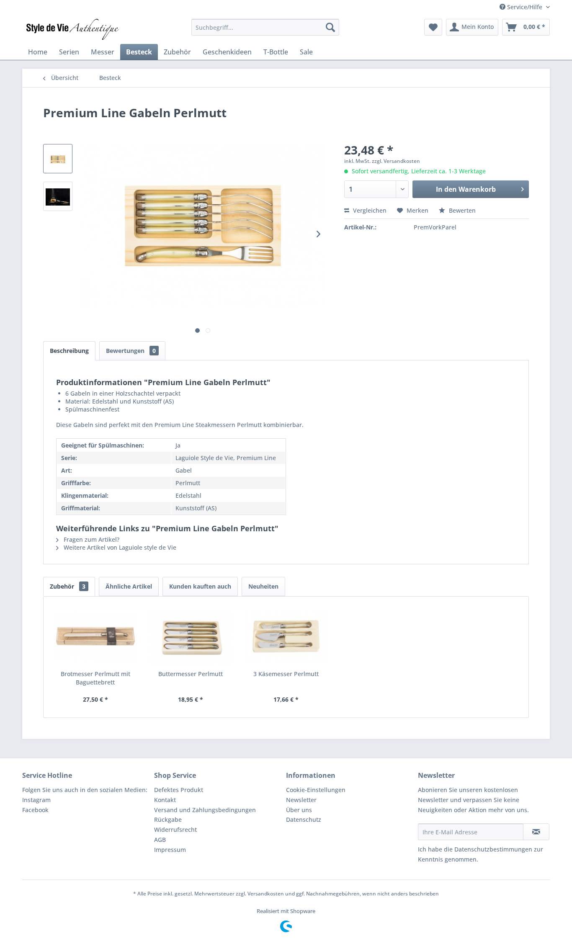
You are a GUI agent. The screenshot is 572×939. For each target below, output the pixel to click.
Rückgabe (168, 819)
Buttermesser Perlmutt (190, 674)
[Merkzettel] (433, 27)
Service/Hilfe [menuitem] (524, 7)
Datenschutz (303, 819)
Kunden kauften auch (200, 586)
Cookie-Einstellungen (315, 790)
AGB (160, 840)
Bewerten (461, 210)
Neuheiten (263, 586)
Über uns (299, 810)
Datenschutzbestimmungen (493, 849)
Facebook (35, 810)
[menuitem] (265, 27)
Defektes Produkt (178, 790)
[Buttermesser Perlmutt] (190, 636)
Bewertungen (131, 351)
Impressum (170, 850)
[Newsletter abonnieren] (536, 831)
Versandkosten (265, 893)
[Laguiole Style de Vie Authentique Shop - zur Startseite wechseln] (72, 29)
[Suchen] (330, 27)
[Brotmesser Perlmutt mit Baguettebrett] (95, 636)
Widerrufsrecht (175, 830)
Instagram (36, 800)
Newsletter (301, 800)
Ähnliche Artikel (129, 586)
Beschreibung (69, 351)
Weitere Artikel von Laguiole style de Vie (119, 547)
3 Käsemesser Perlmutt (286, 674)
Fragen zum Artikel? (90, 539)
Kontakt (165, 800)
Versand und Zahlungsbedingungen (205, 810)
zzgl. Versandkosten (396, 161)
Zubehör (67, 586)
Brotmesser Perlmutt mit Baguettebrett (95, 678)
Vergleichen (368, 210)
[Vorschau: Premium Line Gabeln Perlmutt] (57, 158)
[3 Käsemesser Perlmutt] (286, 636)
